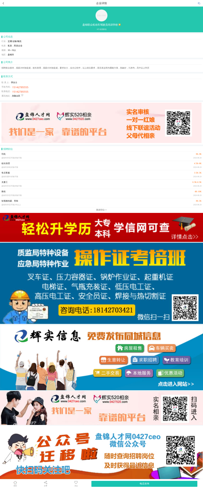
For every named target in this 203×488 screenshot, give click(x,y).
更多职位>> (101, 210)
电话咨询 (144, 483)
